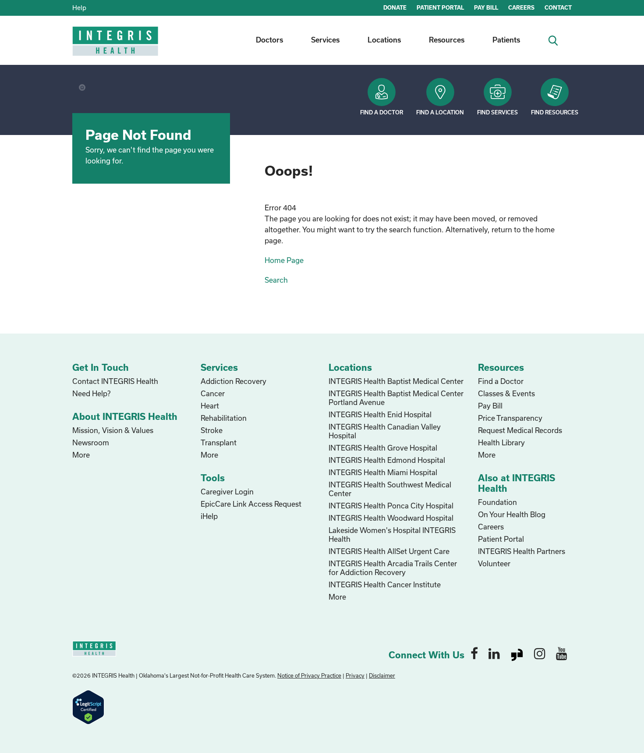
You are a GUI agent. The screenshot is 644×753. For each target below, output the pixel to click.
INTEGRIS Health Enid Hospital (380, 414)
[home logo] (116, 47)
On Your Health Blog (511, 514)
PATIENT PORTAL (440, 7)
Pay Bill (490, 405)
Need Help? (91, 393)
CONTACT (558, 7)
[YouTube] (561, 653)
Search (276, 280)
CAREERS (521, 7)
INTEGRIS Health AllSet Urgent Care (389, 551)
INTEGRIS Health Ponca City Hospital (391, 505)
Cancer (213, 393)
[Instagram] (539, 653)
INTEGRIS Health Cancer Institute (385, 584)
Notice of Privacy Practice (309, 675)
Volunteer (494, 563)
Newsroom (90, 442)
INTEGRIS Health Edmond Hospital (387, 460)
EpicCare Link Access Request (251, 504)
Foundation (497, 502)
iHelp (209, 516)
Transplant (219, 442)
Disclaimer (382, 675)
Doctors (269, 40)
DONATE (395, 7)
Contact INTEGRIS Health (115, 381)
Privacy (355, 675)
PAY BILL (486, 7)
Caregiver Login (227, 491)
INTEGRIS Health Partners (521, 551)
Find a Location (440, 112)
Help (79, 7)
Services (325, 40)
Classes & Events (506, 393)
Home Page (284, 260)
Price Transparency (510, 418)
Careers (491, 526)
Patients (506, 40)
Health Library (501, 442)
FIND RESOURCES (554, 112)
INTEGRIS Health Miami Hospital (383, 472)
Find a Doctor (381, 112)
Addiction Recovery (233, 381)
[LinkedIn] (494, 653)
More (81, 455)
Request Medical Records (520, 430)
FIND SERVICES (497, 112)
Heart (210, 405)
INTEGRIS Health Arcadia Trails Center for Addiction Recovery (393, 567)
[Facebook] (474, 653)
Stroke (212, 430)
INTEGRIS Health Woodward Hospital (391, 518)
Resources (446, 40)
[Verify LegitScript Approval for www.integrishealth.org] (88, 706)
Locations (384, 40)
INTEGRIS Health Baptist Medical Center (396, 381)
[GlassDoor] (517, 653)
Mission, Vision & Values (112, 430)
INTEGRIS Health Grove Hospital (383, 448)
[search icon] (556, 40)
